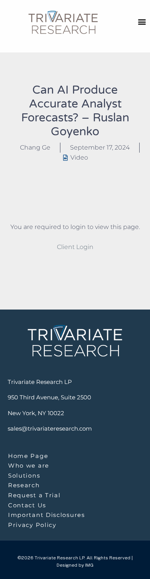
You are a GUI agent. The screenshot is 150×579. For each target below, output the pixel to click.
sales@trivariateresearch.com (50, 428)
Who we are (28, 465)
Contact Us (27, 505)
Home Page (28, 455)
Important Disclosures (46, 514)
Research (24, 485)
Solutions (24, 475)
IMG (89, 565)
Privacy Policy (32, 525)
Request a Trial (34, 495)
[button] (141, 21)
